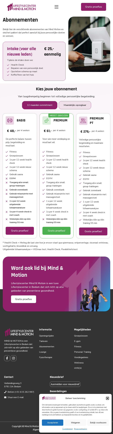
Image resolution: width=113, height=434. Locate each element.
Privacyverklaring (80, 429)
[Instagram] (13, 358)
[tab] (39, 105)
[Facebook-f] (7, 358)
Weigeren (75, 422)
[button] (107, 398)
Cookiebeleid (67, 429)
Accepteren (52, 422)
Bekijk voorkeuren (98, 422)
